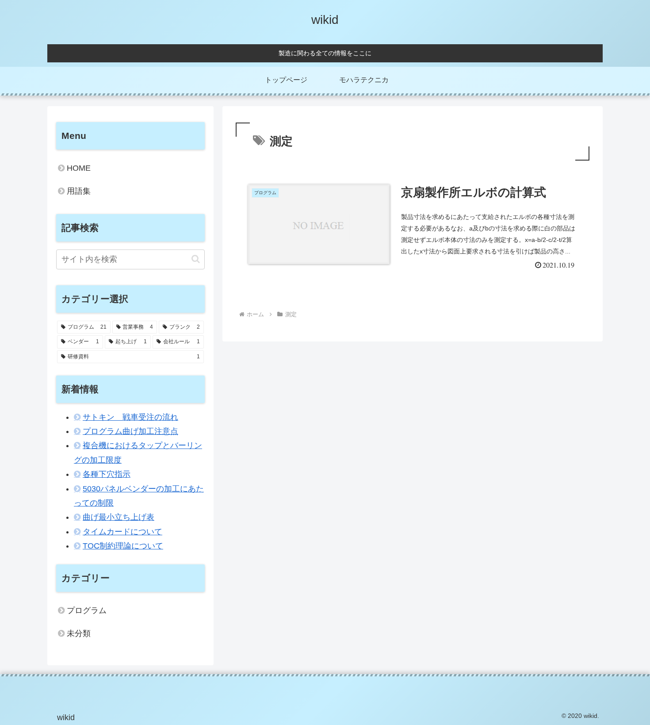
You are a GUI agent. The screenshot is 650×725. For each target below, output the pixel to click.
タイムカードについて (122, 531)
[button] (195, 259)
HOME (79, 168)
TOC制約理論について (123, 545)
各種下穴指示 (106, 474)
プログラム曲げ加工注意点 (130, 431)
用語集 (79, 191)
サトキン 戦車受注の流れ (130, 417)
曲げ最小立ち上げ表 (118, 517)
